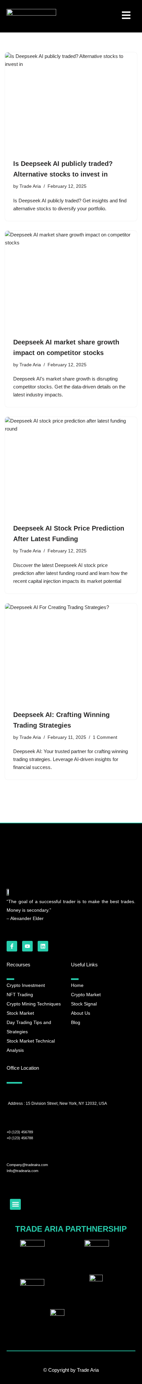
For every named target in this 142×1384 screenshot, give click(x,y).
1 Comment (105, 737)
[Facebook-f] (12, 946)
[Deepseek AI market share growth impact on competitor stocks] (71, 280)
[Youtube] (27, 946)
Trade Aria (30, 186)
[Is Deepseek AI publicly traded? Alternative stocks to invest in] (71, 102)
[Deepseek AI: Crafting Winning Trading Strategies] (71, 653)
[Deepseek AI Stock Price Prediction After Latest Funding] (71, 466)
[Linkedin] (43, 946)
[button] (15, 1204)
